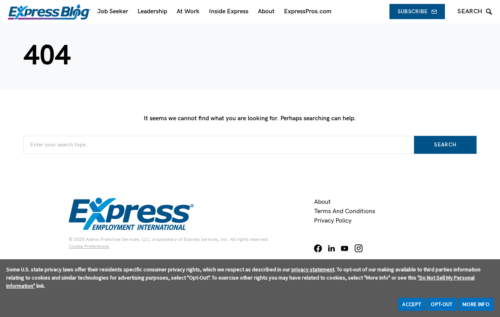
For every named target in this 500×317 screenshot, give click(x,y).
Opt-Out (441, 304)
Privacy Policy (333, 220)
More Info (475, 304)
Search (445, 144)
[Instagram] (358, 248)
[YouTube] (344, 248)
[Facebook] (318, 248)
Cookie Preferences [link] (89, 246)
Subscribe (413, 11)
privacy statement (312, 269)
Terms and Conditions (344, 211)
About (322, 202)
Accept (411, 304)
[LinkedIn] (331, 248)
